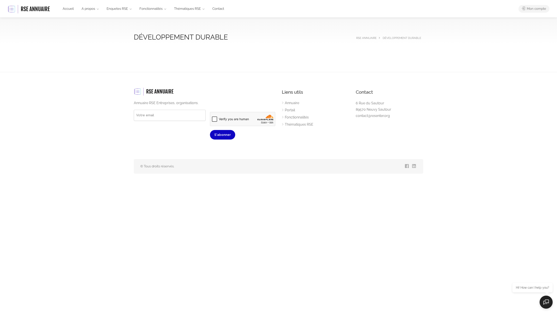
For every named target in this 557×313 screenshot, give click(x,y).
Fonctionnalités (151, 9)
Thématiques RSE (187, 9)
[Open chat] (546, 302)
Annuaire (292, 103)
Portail (290, 110)
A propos (88, 9)
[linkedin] (414, 166)
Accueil (68, 9)
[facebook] (406, 166)
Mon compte (536, 9)
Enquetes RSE (117, 9)
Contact (218, 9)
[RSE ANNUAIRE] (29, 9)
